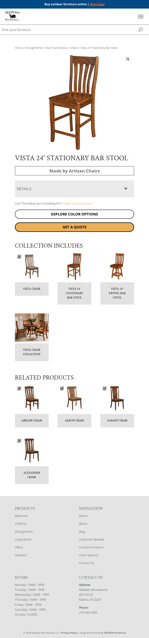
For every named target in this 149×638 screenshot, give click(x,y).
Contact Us (86, 563)
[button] (128, 59)
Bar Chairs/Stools (57, 48)
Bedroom (21, 516)
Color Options (88, 555)
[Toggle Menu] (141, 16)
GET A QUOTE (74, 227)
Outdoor (21, 555)
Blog (82, 532)
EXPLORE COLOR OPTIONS (74, 214)
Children (21, 524)
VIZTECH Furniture (115, 632)
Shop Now (97, 4)
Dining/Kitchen (34, 48)
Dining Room (24, 532)
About (83, 524)
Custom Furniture (91, 547)
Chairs (74, 48)
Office (19, 547)
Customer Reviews (91, 539)
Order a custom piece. (77, 203)
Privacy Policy (69, 632)
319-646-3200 (88, 612)
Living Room (23, 539)
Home (19, 48)
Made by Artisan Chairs (74, 171)
